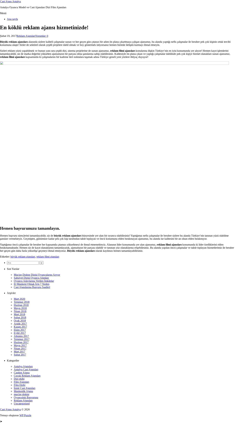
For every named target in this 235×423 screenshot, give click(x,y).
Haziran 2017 (21, 342)
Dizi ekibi (19, 378)
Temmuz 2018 (21, 301)
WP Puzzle (25, 415)
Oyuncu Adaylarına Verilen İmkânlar (34, 280)
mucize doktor (21, 394)
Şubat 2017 (20, 354)
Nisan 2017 (20, 348)
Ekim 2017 (20, 329)
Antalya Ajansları (23, 366)
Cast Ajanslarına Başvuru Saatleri (32, 287)
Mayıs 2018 (20, 308)
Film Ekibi (19, 385)
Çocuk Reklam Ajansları (27, 375)
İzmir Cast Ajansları (24, 388)
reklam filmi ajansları (47, 256)
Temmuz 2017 (21, 339)
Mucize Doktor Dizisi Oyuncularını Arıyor (37, 274)
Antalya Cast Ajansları (26, 369)
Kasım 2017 (20, 326)
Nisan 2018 (20, 311)
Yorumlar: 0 (41, 35)
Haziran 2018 (21, 305)
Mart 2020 (19, 298)
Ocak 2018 (20, 320)
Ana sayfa (12, 19)
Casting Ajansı (22, 372)
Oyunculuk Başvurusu (26, 397)
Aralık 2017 (20, 323)
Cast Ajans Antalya (10, 1)
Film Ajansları (21, 381)
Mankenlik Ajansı (23, 391)
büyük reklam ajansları (22, 256)
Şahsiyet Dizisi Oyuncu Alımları (31, 277)
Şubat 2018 (20, 317)
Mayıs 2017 (20, 345)
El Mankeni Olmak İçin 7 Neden (31, 284)
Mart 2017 (19, 351)
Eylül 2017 (20, 333)
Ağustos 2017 (21, 336)
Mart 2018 (19, 314)
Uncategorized (22, 403)
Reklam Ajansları (26, 35)
